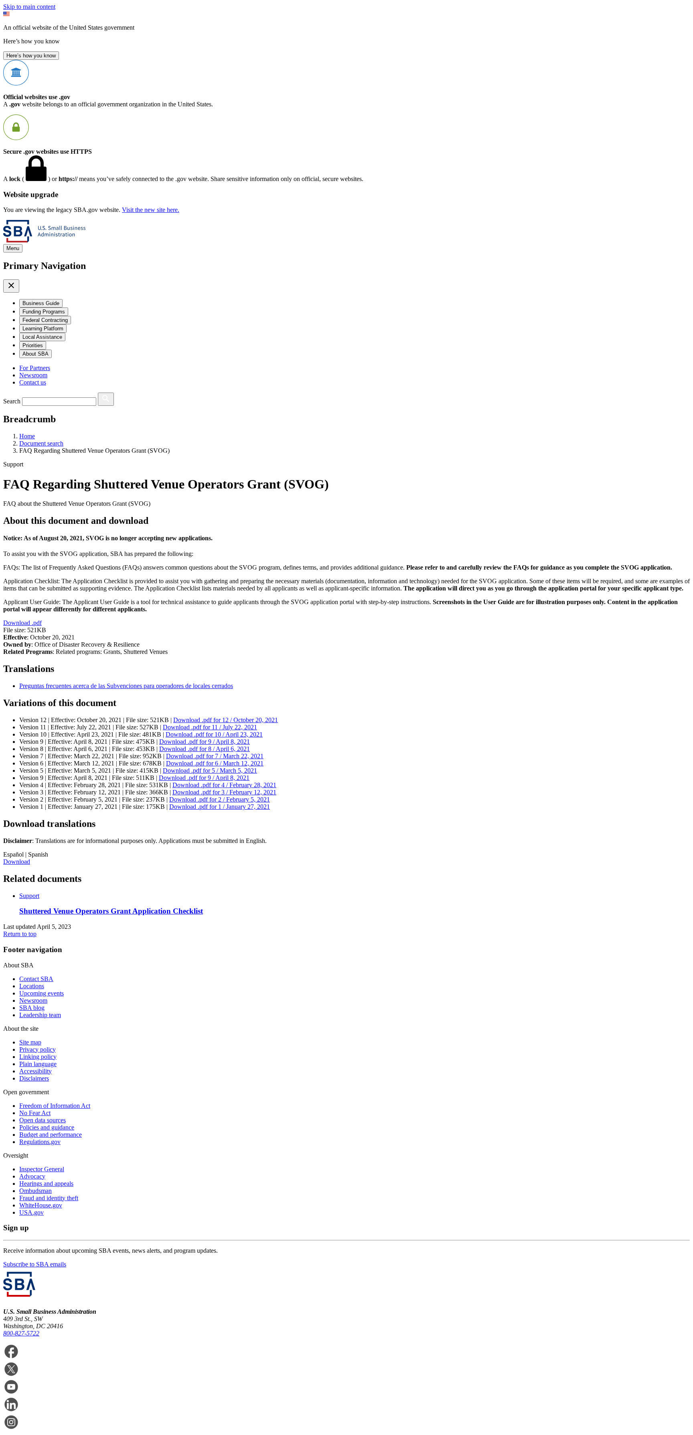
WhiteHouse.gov (40, 1205)
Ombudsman (35, 1190)
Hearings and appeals (46, 1183)
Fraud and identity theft (48, 1198)
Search (11, 401)
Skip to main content (29, 6)
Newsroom (33, 375)
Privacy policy (37, 1049)
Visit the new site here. (150, 209)
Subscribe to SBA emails (34, 1264)
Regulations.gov (40, 1141)
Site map (30, 1042)
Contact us (32, 382)
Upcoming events (41, 993)
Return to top (19, 933)
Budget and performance (50, 1134)
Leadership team (40, 1015)
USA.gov (31, 1212)
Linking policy (38, 1056)
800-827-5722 (21, 1333)
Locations (31, 986)
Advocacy (32, 1176)
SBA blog (32, 1007)
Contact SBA (36, 978)
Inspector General (41, 1169)
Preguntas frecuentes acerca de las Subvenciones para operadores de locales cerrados (126, 685)
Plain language (38, 1063)
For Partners (34, 367)
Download (22, 622)
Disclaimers (34, 1078)
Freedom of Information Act (54, 1105)
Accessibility (35, 1071)
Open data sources (42, 1120)
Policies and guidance (46, 1127)
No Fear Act (35, 1112)
